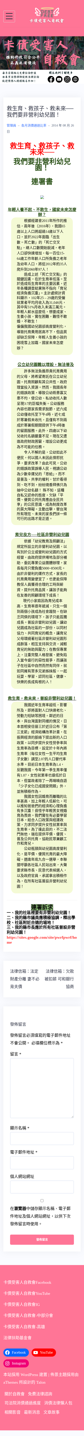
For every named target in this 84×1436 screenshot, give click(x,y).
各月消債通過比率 (33, 130)
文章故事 (51, 1417)
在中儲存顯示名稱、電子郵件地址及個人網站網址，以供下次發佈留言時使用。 (40, 1221)
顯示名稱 (19, 1133)
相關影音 (12, 1417)
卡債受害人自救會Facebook (27, 1287)
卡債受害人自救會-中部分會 (28, 1320)
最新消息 (32, 1417)
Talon (40, 1387)
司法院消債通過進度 (22, 1408)
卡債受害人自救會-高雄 (24, 1331)
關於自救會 (14, 1399)
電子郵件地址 (23, 1157)
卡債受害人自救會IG (21, 1309)
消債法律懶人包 (58, 1408)
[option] (42, 62)
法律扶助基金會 (17, 1342)
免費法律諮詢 (40, 1399)
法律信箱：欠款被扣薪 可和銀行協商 (59, 984)
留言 (15, 1059)
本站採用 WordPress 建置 (25, 1379)
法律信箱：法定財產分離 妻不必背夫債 (24, 984)
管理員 (11, 130)
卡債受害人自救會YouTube (26, 1298)
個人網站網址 (22, 1181)
